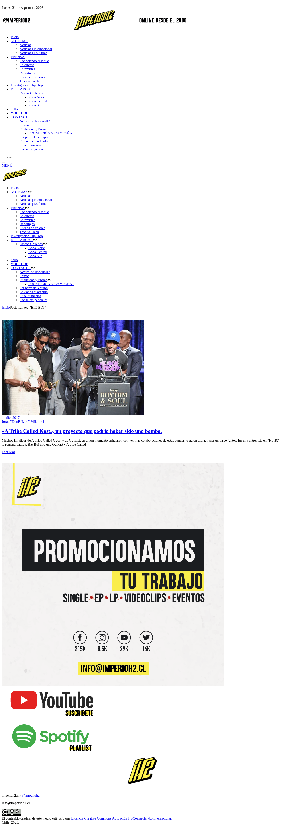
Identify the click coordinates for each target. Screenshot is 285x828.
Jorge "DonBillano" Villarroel (23, 421)
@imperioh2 (31, 795)
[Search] (3, 162)
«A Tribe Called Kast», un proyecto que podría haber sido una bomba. (82, 431)
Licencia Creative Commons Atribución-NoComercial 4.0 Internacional (121, 818)
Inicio (6, 307)
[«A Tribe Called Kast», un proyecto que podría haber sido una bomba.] (73, 413)
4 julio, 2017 (11, 417)
